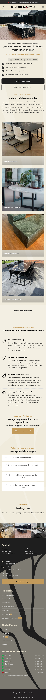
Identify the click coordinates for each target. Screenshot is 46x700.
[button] (43, 6)
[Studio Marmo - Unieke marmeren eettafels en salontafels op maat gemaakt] (23, 7)
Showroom (4, 7)
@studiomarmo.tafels (35, 512)
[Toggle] (6, 458)
